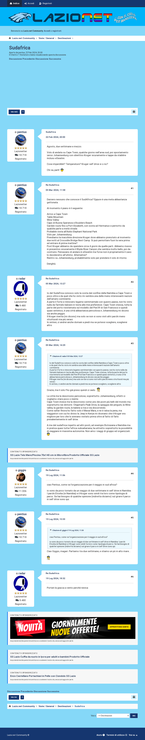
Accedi (47, 31)
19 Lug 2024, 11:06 (55, 475)
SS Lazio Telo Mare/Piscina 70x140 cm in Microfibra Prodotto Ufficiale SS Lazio (54, 455)
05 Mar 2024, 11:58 (55, 190)
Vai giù (14, 112)
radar (22, 278)
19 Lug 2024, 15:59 (55, 519)
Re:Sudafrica (52, 185)
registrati (56, 31)
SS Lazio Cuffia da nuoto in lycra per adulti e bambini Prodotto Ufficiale (49, 656)
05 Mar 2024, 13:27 (55, 283)
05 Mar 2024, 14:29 (55, 345)
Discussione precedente (22, 59)
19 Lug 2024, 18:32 (55, 578)
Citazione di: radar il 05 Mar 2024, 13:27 (67, 356)
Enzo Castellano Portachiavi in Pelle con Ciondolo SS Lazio (43, 676)
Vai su (14, 697)
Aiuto (100, 735)
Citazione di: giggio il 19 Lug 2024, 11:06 (68, 530)
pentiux (22, 132)
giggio (22, 470)
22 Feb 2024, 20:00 (55, 137)
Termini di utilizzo (115, 735)
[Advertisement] (72, 86)
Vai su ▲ (133, 735)
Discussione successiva (48, 59)
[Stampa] (134, 111)
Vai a (93, 715)
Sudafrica (19, 48)
